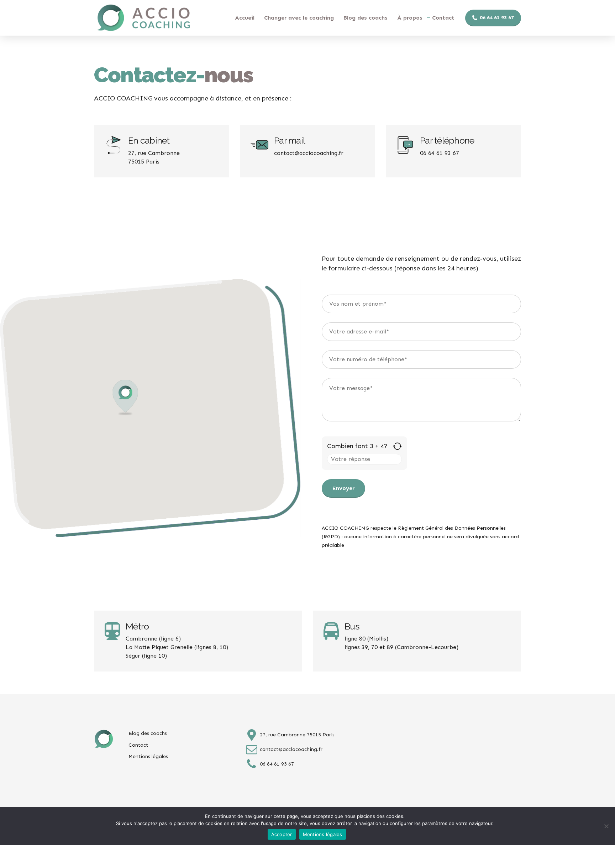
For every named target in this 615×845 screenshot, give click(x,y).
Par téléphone (447, 140)
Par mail (289, 140)
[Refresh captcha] (397, 446)
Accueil (244, 17)
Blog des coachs (365, 17)
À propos (409, 17)
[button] (125, 398)
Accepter (281, 834)
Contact (443, 17)
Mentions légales (148, 756)
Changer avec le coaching (299, 17)
